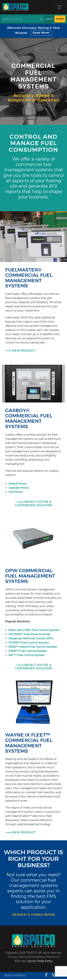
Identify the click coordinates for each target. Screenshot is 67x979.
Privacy (12, 957)
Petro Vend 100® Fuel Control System (34, 630)
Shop (60, 18)
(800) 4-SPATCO (14, 975)
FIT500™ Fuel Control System (29, 642)
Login (49, 19)
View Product (24, 350)
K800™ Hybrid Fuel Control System (33, 646)
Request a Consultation (33, 914)
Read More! (41, 32)
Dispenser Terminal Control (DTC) (31, 638)
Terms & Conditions (32, 957)
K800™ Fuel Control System (28, 651)
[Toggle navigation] (59, 7)
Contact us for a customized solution (33, 503)
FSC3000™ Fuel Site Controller (30, 634)
